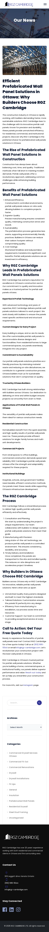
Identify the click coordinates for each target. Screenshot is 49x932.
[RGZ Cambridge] (18, 4)
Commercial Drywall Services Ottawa (23, 754)
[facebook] (5, 909)
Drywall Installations (19, 778)
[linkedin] (11, 909)
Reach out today (33, 672)
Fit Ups (12, 784)
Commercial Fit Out (18, 761)
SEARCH (39, 702)
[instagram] (18, 909)
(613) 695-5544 (11, 883)
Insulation (14, 795)
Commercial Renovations (21, 767)
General (13, 789)
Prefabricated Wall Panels (21, 801)
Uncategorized (16, 817)
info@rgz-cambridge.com (28, 647)
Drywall (12, 773)
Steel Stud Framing (18, 812)
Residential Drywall (18, 806)
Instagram (28, 685)
